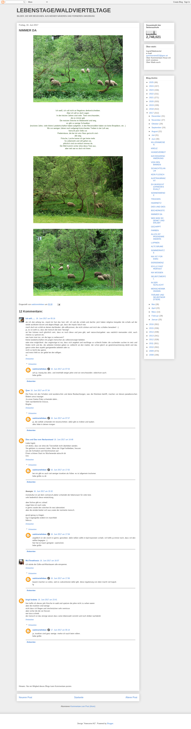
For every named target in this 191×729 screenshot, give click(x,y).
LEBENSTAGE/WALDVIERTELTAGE (64, 10)
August (155, 131)
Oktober (155, 124)
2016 (151, 324)
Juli (153, 135)
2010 (151, 347)
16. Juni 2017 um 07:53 (60, 369)
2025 (151, 82)
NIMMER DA (156, 214)
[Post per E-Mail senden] (59, 304)
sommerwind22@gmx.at (157, 55)
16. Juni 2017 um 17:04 (60, 534)
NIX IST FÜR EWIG (156, 257)
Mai (153, 304)
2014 (151, 332)
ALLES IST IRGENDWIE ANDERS (157, 236)
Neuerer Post (25, 697)
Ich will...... (30, 318)
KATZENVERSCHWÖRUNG (158, 157)
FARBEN (155, 230)
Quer (28, 390)
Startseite (78, 697)
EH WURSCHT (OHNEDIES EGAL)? (157, 186)
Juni (154, 139)
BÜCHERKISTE (158, 210)
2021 (151, 97)
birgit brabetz (31, 600)
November (156, 120)
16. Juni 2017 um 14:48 (63, 439)
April (154, 308)
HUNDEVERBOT (158, 152)
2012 (151, 339)
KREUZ (154, 148)
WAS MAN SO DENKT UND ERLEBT (157, 220)
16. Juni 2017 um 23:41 (47, 600)
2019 (151, 105)
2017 (151, 113)
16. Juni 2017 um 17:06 (60, 578)
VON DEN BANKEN (156, 163)
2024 (151, 86)
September (157, 127)
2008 (151, 355)
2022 (151, 94)
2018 (151, 109)
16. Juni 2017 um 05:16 (45, 318)
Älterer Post (131, 697)
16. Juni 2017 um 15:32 (43, 491)
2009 (151, 351)
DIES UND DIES (158, 207)
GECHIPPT (156, 227)
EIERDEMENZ (157, 263)
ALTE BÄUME (157, 246)
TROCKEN (156, 199)
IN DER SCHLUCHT (157, 283)
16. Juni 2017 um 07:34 (40, 390)
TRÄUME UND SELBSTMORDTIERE (158, 297)
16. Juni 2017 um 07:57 (60, 418)
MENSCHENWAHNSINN (158, 290)
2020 (151, 101)
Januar (155, 319)
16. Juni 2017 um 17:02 (60, 470)
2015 (151, 328)
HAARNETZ (156, 203)
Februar (155, 316)
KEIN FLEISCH (157, 174)
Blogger (110, 723)
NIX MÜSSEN (157, 272)
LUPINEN (155, 243)
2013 (151, 336)
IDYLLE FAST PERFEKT (157, 267)
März (154, 312)
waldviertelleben (39, 369)
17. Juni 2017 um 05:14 (60, 630)
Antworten (30, 359)
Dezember (156, 116)
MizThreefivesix (32, 561)
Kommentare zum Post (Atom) (82, 706)
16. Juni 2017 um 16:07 (49, 561)
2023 (151, 90)
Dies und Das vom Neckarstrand (39, 439)
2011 (151, 343)
